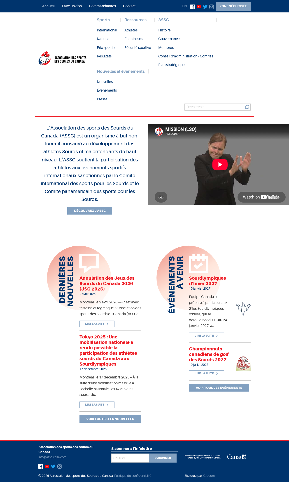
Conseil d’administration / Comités (185, 56)
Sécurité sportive (137, 48)
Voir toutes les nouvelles (110, 419)
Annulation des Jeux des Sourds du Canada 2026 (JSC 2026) (107, 283)
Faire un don (72, 6)
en (184, 6)
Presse (102, 99)
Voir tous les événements (219, 388)
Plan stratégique (171, 65)
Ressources (135, 20)
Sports (103, 20)
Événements (107, 90)
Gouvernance (169, 39)
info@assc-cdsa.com (52, 457)
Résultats (104, 56)
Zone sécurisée (233, 6)
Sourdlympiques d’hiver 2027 (207, 280)
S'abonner (163, 458)
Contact (129, 6)
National (103, 39)
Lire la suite (95, 323)
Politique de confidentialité (132, 475)
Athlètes (131, 30)
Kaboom (209, 475)
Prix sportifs (106, 48)
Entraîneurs (133, 39)
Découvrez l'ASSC (90, 211)
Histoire (164, 30)
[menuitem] (48, 6)
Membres (166, 48)
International (107, 30)
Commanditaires (102, 6)
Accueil (48, 6)
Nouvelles (105, 82)
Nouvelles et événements (121, 71)
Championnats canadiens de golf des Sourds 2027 (209, 354)
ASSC (163, 20)
